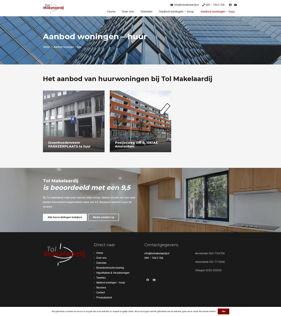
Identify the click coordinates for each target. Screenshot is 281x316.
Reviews (101, 287)
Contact (100, 292)
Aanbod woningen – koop (110, 282)
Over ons (101, 257)
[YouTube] (235, 4)
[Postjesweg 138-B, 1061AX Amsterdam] (140, 121)
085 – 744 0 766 (153, 258)
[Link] (53, 8)
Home (99, 252)
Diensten (101, 262)
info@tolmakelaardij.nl (156, 253)
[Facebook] (230, 4)
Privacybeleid (104, 297)
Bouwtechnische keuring (110, 267)
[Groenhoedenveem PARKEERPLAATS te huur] (74, 121)
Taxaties (101, 277)
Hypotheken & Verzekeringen (112, 272)
